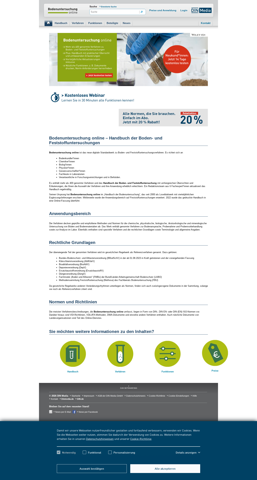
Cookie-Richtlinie (140, 439)
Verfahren (78, 23)
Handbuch (61, 23)
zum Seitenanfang (128, 388)
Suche (93, 6)
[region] (128, 444)
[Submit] (141, 12)
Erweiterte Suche (109, 7)
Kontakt (205, 23)
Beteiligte (112, 23)
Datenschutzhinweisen (100, 439)
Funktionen (95, 23)
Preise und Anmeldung (162, 10)
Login (183, 10)
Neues (126, 23)
